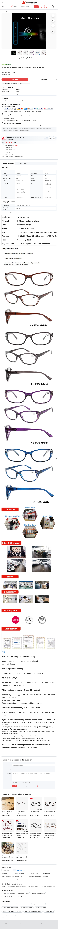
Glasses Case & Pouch (23, 893)
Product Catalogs (23, 870)
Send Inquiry (14, 79)
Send (14, 786)
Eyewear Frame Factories (23, 904)
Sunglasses (4, 873)
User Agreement (37, 923)
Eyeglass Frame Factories (38, 904)
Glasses (4, 893)
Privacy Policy (51, 923)
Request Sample (26, 83)
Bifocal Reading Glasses (23, 897)
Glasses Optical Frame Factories (10, 907)
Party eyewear (18, 879)
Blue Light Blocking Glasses (38, 893)
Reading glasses (46, 873)
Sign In (3, 156)
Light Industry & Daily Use (11, 11)
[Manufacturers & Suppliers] (29, 2)
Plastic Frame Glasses (40, 907)
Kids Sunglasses (33, 873)
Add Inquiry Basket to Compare (29, 58)
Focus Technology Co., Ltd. (19, 923)
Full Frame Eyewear (49, 911)
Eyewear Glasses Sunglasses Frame (33, 911)
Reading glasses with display (8, 876)
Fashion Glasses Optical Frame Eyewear (12, 911)
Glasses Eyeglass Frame (26, 907)
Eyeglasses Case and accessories (37, 876)
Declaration (44, 923)
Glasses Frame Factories (8, 904)
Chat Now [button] (44, 79)
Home (3, 11)
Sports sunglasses (19, 873)
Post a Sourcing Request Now (45, 786)
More (3, 917)
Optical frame (18, 876)
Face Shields (4, 879)
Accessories (45, 876)
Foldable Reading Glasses (9, 897)
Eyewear (19, 11)
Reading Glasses (26, 11)
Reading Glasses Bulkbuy (8, 915)
